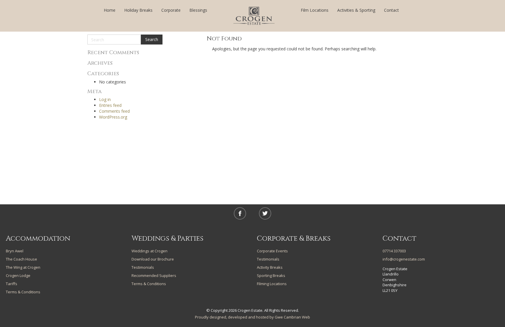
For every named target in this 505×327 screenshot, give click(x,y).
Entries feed (110, 105)
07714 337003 (394, 251)
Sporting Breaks (271, 275)
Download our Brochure (153, 259)
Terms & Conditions (23, 292)
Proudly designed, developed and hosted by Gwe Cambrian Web (252, 317)
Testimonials (143, 267)
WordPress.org (113, 117)
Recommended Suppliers (154, 275)
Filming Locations (272, 283)
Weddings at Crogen (149, 251)
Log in (105, 99)
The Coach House (21, 259)
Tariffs (11, 283)
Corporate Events (272, 251)
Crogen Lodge (18, 275)
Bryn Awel (14, 251)
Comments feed (114, 111)
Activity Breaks (270, 267)
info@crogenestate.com (404, 259)
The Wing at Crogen (23, 267)
